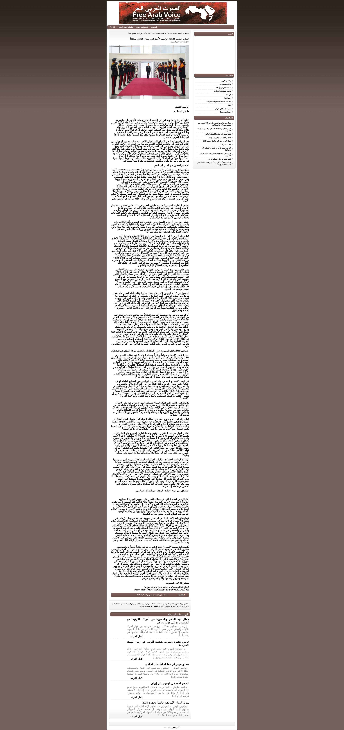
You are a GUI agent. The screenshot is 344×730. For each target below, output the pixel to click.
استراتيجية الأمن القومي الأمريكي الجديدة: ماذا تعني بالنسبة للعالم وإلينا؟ (214, 163)
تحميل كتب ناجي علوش (223, 109)
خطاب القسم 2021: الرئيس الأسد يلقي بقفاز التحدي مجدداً (146, 33)
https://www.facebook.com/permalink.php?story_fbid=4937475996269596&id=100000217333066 (161, 588)
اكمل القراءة (136, 636)
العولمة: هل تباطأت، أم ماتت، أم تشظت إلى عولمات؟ (216, 149)
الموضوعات (148, 595)
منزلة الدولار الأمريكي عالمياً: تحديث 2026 (165, 702)
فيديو (229, 105)
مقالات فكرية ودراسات (223, 88)
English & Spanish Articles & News (219, 102)
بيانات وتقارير (226, 81)
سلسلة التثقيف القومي (125, 27)
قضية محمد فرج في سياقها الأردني (219, 159)
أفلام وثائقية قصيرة (142, 27)
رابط (159, 595)
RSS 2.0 (175, 606)
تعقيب (148, 606)
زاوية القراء (227, 98)
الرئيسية (154, 27)
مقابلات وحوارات (225, 84)
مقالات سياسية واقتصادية (174, 33)
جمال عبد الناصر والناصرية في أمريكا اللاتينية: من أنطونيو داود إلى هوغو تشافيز (214, 124)
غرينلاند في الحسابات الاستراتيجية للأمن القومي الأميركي (215, 154)
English (112, 27)
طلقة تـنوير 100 (226, 144)
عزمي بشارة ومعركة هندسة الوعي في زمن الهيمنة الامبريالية (214, 129)
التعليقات (139, 595)
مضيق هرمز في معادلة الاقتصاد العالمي (167, 664)
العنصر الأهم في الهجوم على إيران (170, 683)
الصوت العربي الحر (173, 727)
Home (187, 33)
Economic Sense (225, 112)
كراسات (228, 95)
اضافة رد (155, 606)
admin (173, 42)
